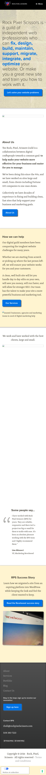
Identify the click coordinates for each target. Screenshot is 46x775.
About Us (10, 212)
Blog (5, 685)
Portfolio (7, 680)
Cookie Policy (20, 741)
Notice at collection (11, 772)
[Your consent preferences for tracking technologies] (42, 771)
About (6, 671)
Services (7, 675)
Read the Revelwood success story (23, 603)
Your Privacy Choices (17, 769)
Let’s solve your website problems (23, 92)
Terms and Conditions (28, 759)
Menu (40, 3)
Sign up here (12, 707)
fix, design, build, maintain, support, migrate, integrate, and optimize (19, 53)
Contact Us (8, 690)
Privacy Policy (9, 741)
